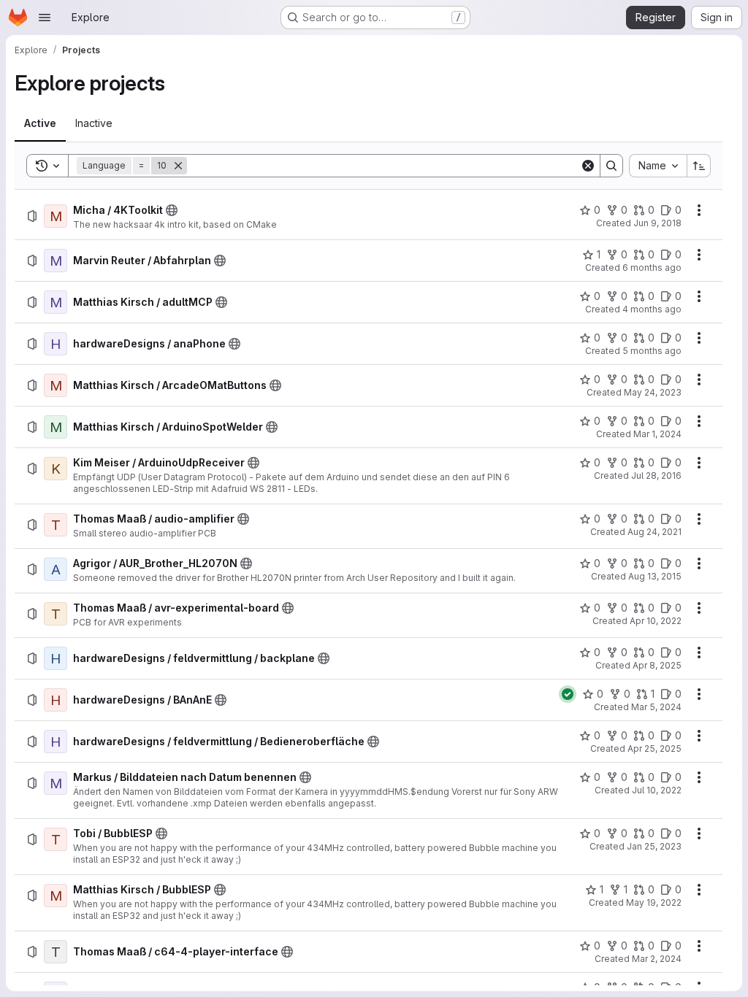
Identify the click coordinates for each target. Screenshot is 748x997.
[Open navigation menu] (44, 17)
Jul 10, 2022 (657, 790)
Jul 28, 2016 (656, 475)
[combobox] (658, 165)
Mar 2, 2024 (657, 958)
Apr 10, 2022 (656, 620)
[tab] (40, 123)
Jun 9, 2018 (657, 223)
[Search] (611, 165)
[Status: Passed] (567, 694)
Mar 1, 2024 (657, 433)
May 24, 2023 (653, 392)
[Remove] (178, 165)
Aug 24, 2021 (654, 531)
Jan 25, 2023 (654, 846)
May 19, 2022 (654, 902)
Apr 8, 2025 (657, 665)
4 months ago (652, 309)
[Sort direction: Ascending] (699, 165)
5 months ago (652, 350)
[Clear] (588, 165)
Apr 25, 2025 (654, 748)
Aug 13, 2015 (655, 576)
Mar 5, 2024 (656, 706)
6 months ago (652, 267)
